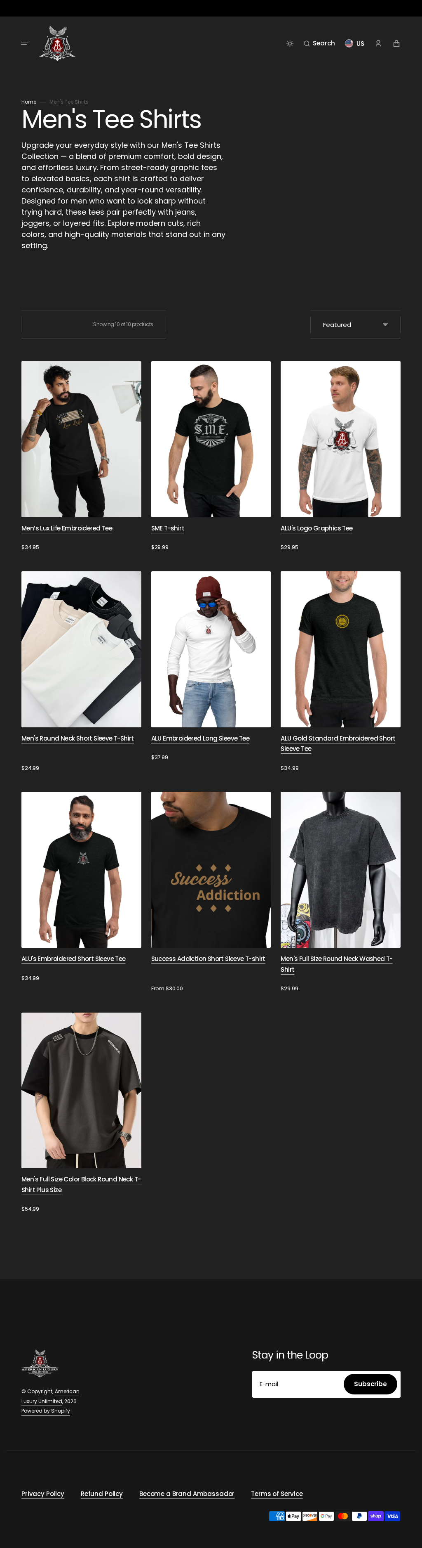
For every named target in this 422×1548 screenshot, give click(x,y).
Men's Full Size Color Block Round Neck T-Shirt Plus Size (81, 1184)
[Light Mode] (290, 43)
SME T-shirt (167, 528)
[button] (25, 43)
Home (28, 101)
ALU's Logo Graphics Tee (316, 528)
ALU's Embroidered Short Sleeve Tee (73, 958)
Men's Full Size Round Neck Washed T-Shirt (336, 964)
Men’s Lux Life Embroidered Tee (66, 528)
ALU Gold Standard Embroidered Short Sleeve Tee (338, 743)
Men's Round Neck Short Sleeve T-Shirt (77, 738)
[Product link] (81, 456)
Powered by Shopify (45, 1410)
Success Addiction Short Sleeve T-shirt (208, 958)
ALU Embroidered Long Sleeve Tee (200, 738)
